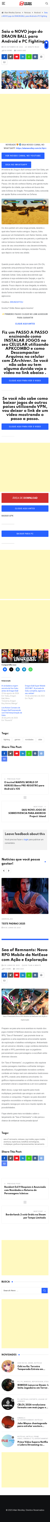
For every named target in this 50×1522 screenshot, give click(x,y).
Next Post (38, 807)
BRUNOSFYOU (16, 302)
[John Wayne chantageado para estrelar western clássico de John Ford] (8, 1422)
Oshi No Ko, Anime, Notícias (29, 1363)
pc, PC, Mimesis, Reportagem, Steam (33, 1382)
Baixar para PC (25, 534)
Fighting (7, 740)
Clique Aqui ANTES (25, 509)
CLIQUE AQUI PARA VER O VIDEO (25, 381)
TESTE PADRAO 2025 (13, 924)
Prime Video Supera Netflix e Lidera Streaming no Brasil (32, 1445)
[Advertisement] (25, 118)
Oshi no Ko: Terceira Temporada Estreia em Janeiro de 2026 (30, 1369)
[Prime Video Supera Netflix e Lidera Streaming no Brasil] (8, 1441)
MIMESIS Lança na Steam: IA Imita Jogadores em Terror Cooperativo (33, 1388)
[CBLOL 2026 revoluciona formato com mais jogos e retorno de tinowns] (8, 1403)
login (26, 839)
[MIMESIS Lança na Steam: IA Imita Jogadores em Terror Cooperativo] (8, 1385)
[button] (4, 870)
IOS (11, 919)
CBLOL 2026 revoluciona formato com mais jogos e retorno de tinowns (31, 1408)
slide (40, 740)
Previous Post (14, 779)
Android (5, 919)
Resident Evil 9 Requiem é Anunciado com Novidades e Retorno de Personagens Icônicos (25, 1190)
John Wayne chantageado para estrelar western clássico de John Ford (32, 1426)
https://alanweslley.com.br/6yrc (31, 148)
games (17, 740)
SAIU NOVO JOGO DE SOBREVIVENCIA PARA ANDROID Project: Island (27, 813)
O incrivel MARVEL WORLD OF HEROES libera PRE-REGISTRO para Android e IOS (24, 785)
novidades (29, 740)
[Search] (47, 3)
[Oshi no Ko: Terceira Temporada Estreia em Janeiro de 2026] (8, 1366)
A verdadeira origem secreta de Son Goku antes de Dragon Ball (10, 688)
